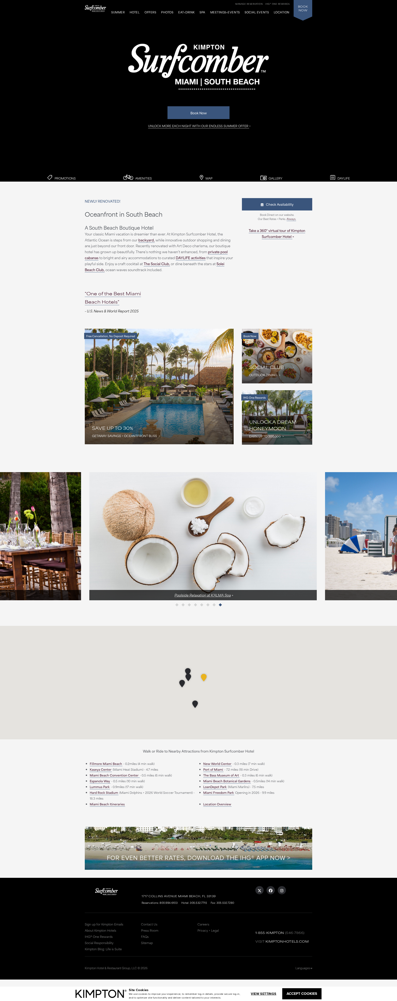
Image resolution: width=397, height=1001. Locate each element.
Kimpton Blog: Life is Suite (103, 949)
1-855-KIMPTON (269, 932)
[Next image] (255, 536)
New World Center (217, 763)
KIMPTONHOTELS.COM (287, 941)
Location (281, 12)
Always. (291, 219)
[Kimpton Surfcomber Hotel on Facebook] (271, 890)
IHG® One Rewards (99, 936)
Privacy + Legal (208, 930)
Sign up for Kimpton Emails (104, 924)
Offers (150, 12)
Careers (203, 924)
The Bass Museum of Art (221, 775)
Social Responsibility (99, 942)
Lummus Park (100, 786)
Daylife (343, 178)
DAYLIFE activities (191, 257)
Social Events (257, 12)
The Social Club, (157, 263)
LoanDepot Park (215, 786)
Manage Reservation (249, 3)
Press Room (149, 930)
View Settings (263, 993)
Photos (167, 12)
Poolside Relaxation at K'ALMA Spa (198, 595)
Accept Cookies (302, 993)
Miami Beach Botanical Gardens (226, 781)
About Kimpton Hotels (100, 930)
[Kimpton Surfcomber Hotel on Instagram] (282, 890)
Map (208, 178)
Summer (118, 12)
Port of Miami (213, 769)
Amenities (143, 178)
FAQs (145, 936)
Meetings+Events (225, 12)
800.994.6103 (169, 903)
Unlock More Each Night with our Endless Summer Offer (198, 125)
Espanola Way (100, 781)
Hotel (135, 12)
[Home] (95, 11)
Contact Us (149, 924)
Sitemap (147, 942)
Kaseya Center (100, 769)
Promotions (65, 178)
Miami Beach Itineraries (107, 804)
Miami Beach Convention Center (114, 775)
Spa (202, 12)
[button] (204, 677)
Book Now (198, 112)
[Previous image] (141, 536)
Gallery (275, 178)
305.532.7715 (198, 903)
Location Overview (217, 804)
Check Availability (278, 204)
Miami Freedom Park (218, 792)
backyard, (146, 239)
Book (303, 8)
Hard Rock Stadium (104, 792)
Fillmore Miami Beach (106, 763)
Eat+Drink (186, 12)
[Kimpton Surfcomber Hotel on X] (259, 890)
